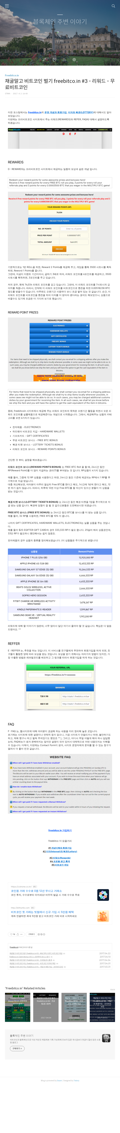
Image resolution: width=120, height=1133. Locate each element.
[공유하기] (18, 934)
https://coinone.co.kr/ (21, 886)
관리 (74, 60)
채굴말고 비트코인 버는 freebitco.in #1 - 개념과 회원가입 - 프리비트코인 (36, 967)
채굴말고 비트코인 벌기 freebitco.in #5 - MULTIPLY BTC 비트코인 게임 (36, 953)
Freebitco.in (12, 75)
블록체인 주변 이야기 (60, 22)
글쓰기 (44, 60)
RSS (64, 60)
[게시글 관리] (21, 934)
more (112, 989)
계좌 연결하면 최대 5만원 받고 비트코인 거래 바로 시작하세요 (44, 916)
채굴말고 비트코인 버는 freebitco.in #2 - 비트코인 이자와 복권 (32, 963)
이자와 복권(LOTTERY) (81, 112)
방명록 (54, 60)
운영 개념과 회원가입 (55, 112)
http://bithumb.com (20, 907)
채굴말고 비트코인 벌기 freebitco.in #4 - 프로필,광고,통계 (31, 960)
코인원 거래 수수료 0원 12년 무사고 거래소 (36, 890)
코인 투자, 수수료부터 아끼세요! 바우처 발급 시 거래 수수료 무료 (45, 894)
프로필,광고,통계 (61, 861)
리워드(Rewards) (62, 858)
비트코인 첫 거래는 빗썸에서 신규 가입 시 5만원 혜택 (42, 911)
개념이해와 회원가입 (61, 848)
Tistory (76, 1080)
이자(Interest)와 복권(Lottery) (61, 851)
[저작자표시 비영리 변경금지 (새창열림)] (41, 934)
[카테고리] (7, 6)
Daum (59, 1080)
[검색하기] (113, 6)
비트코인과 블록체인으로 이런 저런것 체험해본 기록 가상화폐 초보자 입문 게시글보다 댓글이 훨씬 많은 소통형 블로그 (55, 1041)
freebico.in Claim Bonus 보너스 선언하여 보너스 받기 (30, 957)
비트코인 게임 (61, 865)
